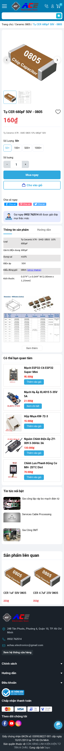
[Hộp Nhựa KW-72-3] (13, 422)
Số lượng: (8, 157)
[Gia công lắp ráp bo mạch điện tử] (11, 503)
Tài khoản (53, 6)
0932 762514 (14, 639)
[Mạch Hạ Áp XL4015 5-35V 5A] (13, 398)
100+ (17, 148)
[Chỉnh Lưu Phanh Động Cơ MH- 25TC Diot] (13, 469)
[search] (59, 16)
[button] (57, 60)
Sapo (47, 747)
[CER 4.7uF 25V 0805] (47, 576)
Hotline (47, 6)
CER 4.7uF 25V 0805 (45, 593)
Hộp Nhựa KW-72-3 (36, 416)
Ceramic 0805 (23, 24)
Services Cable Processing (36, 514)
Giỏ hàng (61, 6)
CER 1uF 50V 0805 (14, 593)
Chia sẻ (12, 204)
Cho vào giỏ (34, 185)
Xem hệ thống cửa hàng (17, 652)
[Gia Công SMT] (11, 534)
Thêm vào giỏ (34, 381)
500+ (27, 148)
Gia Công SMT (30, 530)
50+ (7, 148)
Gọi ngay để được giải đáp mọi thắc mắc (36, 216)
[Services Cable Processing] (11, 519)
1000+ (38, 148)
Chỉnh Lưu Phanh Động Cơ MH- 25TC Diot (40, 465)
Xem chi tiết (33, 406)
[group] (32, 60)
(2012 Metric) (34, 270)
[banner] (32, 548)
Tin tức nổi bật (13, 491)
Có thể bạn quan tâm (17, 358)
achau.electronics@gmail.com (25, 645)
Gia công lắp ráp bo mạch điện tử (40, 498)
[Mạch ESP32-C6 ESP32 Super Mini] (13, 374)
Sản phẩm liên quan (21, 555)
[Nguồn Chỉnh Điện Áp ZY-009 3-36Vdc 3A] (13, 445)
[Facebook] (5, 723)
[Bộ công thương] (13, 692)
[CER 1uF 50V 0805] (17, 576)
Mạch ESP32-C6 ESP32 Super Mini (38, 370)
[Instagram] (18, 723)
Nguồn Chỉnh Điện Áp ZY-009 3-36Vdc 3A (40, 441)
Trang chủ (7, 24)
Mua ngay (32, 175)
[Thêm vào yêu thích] (58, 111)
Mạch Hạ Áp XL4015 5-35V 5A (40, 394)
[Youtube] (12, 723)
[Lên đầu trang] (58, 734)
